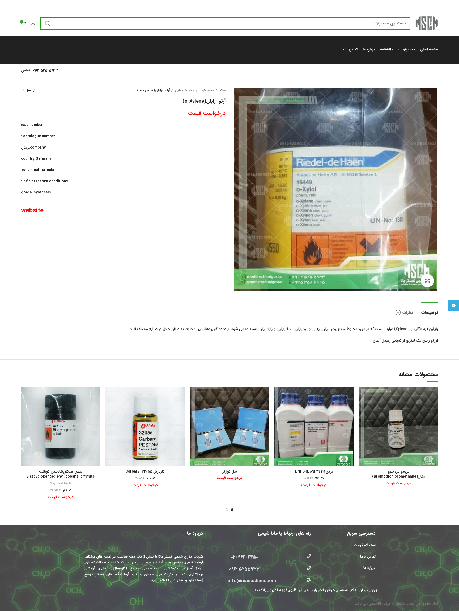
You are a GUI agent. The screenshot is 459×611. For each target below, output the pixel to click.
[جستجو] (47, 23)
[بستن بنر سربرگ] (6, 5)
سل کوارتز (229, 471)
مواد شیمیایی (184, 90)
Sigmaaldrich (60, 483)
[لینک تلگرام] (453, 305)
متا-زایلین (284, 329)
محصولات (206, 90)
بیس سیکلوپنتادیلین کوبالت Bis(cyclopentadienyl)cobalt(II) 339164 (60, 474)
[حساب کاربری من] (33, 23)
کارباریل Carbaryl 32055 (145, 471)
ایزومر (335, 329)
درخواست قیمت (207, 113)
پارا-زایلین (265, 329)
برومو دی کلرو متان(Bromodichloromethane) (398, 474)
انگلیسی (415, 329)
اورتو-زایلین (302, 329)
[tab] (429, 310)
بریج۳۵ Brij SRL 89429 (314, 471)
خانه (222, 90)
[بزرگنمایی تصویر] (427, 280)
